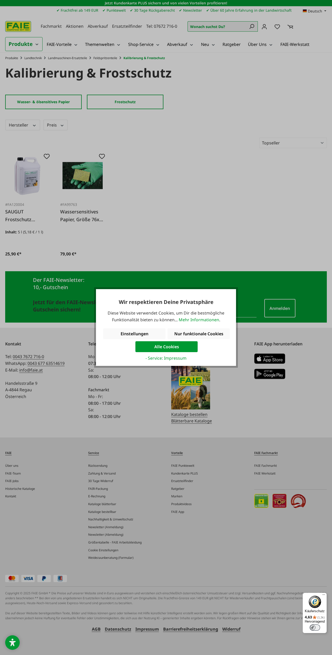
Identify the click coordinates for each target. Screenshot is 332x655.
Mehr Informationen (199, 320)
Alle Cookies (166, 347)
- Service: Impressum (166, 358)
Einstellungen (134, 334)
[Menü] (324, 596)
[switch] (315, 627)
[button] (12, 642)
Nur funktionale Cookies (198, 334)
